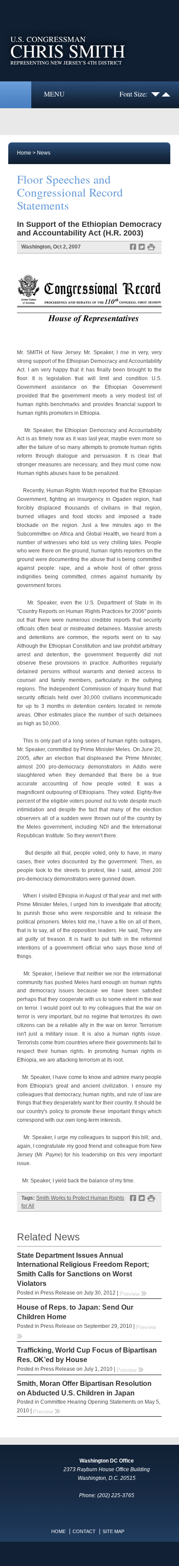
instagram (98, 1553)
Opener (15, 94)
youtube (80, 1553)
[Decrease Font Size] (155, 93)
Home (24, 153)
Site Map (113, 1531)
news (43, 153)
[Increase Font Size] (166, 93)
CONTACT (84, 1531)
